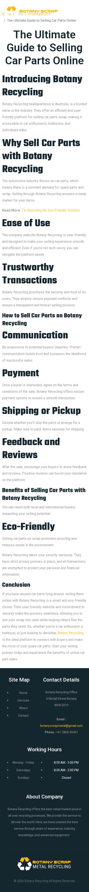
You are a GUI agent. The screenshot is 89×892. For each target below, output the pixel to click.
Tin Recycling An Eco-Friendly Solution (51, 210)
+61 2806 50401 (67, 732)
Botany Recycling (70, 633)
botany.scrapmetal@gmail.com (61, 725)
